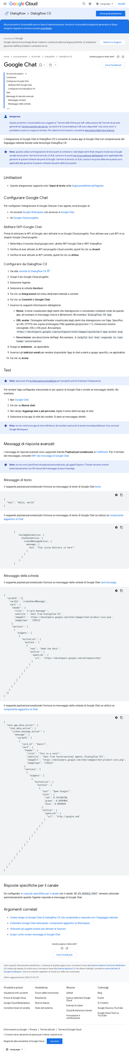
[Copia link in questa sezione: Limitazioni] (25, 178)
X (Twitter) (103, 1003)
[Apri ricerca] (84, 4)
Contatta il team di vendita (17, 1008)
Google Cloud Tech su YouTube (108, 1014)
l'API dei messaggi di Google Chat (50, 455)
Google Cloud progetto (26, 217)
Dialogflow (17, 13)
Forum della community (47, 993)
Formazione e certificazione (73, 1016)
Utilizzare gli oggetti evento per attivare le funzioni (38, 928)
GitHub (69, 993)
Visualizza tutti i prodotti (16, 993)
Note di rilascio (42, 1003)
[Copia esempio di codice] (121, 494)
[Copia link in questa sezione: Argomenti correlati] (40, 910)
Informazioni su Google (15, 1029)
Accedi (121, 4)
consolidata (46, 28)
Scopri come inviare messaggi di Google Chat (35, 934)
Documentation (20, 56)
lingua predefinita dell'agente (88, 185)
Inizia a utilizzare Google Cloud (78, 999)
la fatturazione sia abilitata (43, 381)
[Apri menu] (5, 4)
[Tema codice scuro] (116, 494)
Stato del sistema (44, 1008)
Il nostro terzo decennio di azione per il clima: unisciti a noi (34, 1034)
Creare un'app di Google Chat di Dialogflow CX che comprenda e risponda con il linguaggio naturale (64, 917)
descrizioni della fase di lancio (99, 130)
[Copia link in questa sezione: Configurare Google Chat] (51, 198)
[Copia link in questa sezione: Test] (14, 370)
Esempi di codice (74, 1005)
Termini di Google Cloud (69, 1029)
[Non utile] (123, 56)
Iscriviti (54, 1041)
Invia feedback (113, 65)
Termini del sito (47, 1029)
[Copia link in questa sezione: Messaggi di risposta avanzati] (57, 444)
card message (108, 582)
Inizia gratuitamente (110, 13)
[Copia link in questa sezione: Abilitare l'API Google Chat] (45, 227)
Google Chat (67, 212)
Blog (100, 993)
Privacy (33, 1029)
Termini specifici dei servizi (34, 126)
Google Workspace (33, 212)
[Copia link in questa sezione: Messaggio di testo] (35, 480)
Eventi (101, 998)
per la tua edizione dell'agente (88, 155)
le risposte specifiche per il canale (40, 893)
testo (98, 486)
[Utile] (118, 56)
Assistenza (40, 998)
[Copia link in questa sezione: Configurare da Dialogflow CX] (50, 264)
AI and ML (36, 56)
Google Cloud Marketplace (17, 1003)
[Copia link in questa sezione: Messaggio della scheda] (42, 576)
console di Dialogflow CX (32, 271)
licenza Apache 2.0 (66, 968)
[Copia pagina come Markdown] (50, 65)
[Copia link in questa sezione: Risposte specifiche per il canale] (62, 886)
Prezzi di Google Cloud (15, 998)
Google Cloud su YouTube (110, 1008)
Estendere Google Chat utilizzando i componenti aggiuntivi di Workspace (50, 923)
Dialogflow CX (41, 13)
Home (6, 56)
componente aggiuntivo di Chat (21, 709)
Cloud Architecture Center (79, 1010)
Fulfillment (102, 452)
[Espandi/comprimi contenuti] (26, 74)
